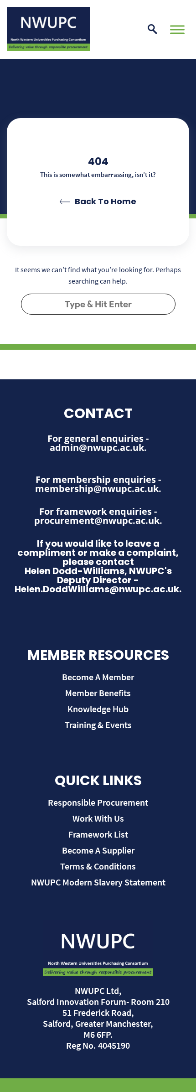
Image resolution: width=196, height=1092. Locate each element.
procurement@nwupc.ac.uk (97, 520)
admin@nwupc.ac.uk (97, 447)
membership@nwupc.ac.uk (97, 488)
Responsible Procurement (98, 802)
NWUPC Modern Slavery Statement (98, 882)
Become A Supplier (98, 850)
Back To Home (105, 201)
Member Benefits (98, 693)
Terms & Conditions (98, 866)
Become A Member (98, 677)
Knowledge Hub (98, 708)
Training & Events (98, 724)
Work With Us (98, 818)
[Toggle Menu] (177, 29)
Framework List (98, 834)
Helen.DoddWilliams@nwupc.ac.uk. (98, 589)
